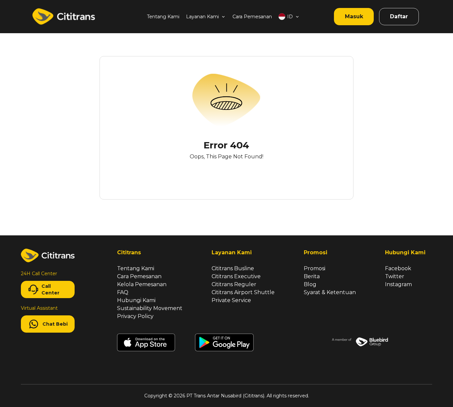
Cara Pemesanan (252, 17)
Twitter (394, 276)
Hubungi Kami (136, 300)
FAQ (122, 292)
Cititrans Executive (236, 276)
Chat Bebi (55, 324)
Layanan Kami (202, 17)
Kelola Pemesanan (141, 284)
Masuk (354, 16)
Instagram (398, 284)
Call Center (50, 289)
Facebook (398, 268)
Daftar (399, 16)
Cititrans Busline (233, 268)
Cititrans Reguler (234, 284)
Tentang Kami (163, 17)
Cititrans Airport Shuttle (243, 292)
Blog (310, 284)
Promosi (314, 268)
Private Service (231, 300)
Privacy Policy (135, 316)
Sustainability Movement (149, 308)
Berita (312, 276)
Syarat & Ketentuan (330, 292)
